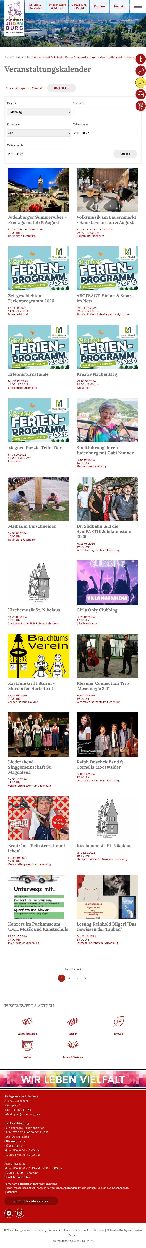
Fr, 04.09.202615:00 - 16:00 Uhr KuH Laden (35, 454)
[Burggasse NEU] (140, 70)
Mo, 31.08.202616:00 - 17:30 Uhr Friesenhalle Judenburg (28, 380)
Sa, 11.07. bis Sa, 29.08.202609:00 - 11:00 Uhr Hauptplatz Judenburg (106, 225)
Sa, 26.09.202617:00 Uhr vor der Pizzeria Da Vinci (31, 692)
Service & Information (35, 6)
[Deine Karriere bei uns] (140, 94)
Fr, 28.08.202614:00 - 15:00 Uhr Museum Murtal (31, 304)
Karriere (99, 6)
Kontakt (119, 6)
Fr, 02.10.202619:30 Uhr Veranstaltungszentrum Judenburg (103, 692)
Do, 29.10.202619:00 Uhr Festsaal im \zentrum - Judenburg (106, 932)
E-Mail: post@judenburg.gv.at (22, 1114)
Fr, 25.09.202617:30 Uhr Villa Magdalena (97, 616)
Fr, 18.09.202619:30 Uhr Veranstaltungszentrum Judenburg (104, 537)
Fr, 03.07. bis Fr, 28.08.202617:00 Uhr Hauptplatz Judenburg (37, 225)
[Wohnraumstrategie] (140, 59)
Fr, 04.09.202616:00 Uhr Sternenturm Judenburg (105, 456)
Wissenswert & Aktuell (57, 6)
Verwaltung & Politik (79, 6)
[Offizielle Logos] (140, 106)
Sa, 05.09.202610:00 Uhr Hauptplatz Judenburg (32, 532)
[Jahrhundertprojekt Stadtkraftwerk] (140, 82)
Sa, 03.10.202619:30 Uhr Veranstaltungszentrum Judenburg (30, 773)
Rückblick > (61, 88)
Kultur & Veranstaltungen (81, 57)
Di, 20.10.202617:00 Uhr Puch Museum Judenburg (38, 932)
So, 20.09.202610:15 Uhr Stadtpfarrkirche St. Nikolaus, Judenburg (34, 616)
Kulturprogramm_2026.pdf (26, 88)
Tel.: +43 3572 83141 (18, 1109)
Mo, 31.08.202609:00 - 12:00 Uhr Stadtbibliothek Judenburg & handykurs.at (105, 304)
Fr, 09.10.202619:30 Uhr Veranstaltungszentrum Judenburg (100, 770)
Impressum (55, 1230)
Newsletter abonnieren (31, 1201)
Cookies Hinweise (93, 1230)
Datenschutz (72, 1230)
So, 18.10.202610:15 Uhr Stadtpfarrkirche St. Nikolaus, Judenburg (104, 852)
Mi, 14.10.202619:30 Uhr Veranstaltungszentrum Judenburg (36, 854)
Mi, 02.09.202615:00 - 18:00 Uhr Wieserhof (97, 380)
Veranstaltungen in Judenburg (118, 57)
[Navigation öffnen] (138, 6)
